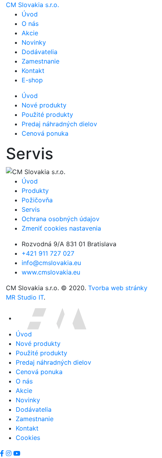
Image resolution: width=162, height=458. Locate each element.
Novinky (34, 42)
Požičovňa (37, 200)
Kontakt (33, 71)
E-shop (32, 80)
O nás (30, 23)
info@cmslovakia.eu (51, 263)
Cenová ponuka (45, 133)
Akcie (30, 33)
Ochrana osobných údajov (60, 219)
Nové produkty (44, 105)
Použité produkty (47, 114)
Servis (31, 209)
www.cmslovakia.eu (51, 272)
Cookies (28, 438)
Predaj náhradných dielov (59, 124)
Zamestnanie (40, 61)
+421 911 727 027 (48, 253)
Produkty (35, 190)
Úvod (30, 14)
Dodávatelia (39, 52)
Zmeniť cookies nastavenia (61, 228)
